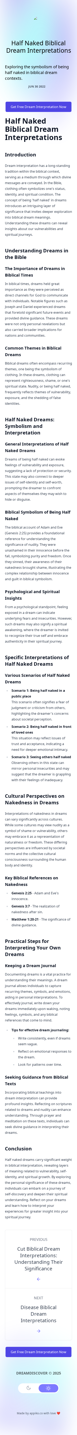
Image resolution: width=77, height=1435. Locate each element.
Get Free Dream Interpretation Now (38, 107)
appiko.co (36, 1413)
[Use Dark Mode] (29, 1388)
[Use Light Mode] (48, 1388)
